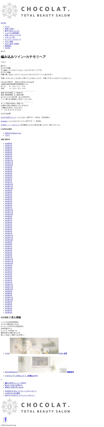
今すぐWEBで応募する (14, 385)
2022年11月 (9, 238)
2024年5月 (8, 199)
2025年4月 (8, 175)
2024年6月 (8, 197)
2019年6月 (8, 308)
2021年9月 (8, 265)
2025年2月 (8, 180)
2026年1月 (8, 158)
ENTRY (3, 23)
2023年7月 (8, 220)
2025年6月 (8, 171)
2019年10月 (9, 300)
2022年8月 (8, 244)
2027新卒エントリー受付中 (16, 383)
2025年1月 (8, 182)
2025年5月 (8, 173)
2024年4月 (8, 201)
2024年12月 (9, 184)
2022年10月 (9, 240)
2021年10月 (9, 263)
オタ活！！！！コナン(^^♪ (10, 125)
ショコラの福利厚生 (12, 33)
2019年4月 (8, 312)
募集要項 (8, 46)
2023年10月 (9, 214)
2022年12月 (9, 235)
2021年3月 (8, 278)
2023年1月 (8, 233)
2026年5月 (8, 150)
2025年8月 (8, 169)
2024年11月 (9, 186)
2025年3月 (8, 178)
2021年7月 (8, 270)
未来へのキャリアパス (13, 35)
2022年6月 (8, 248)
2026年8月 (8, 143)
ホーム (7, 26)
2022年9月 (8, 242)
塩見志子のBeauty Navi (13, 133)
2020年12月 (9, 285)
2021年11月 (9, 261)
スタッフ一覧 (10, 37)
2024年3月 (8, 203)
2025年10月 (9, 165)
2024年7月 (8, 195)
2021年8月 (8, 267)
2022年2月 (8, 255)
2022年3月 (8, 253)
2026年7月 (8, 145)
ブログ (7, 135)
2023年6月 (8, 223)
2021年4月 (8, 276)
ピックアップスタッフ (13, 39)
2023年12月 (9, 210)
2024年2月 (8, 205)
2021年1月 (8, 282)
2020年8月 (8, 293)
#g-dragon (4, 121)
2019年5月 (8, 310)
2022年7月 (8, 246)
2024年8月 (8, 193)
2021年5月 (8, 274)
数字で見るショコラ (12, 31)
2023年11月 (9, 212)
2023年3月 (8, 229)
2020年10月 (9, 289)
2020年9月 (8, 291)
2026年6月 (8, 148)
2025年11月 (9, 163)
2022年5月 (8, 250)
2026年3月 (8, 154)
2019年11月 (9, 297)
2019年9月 (8, 302)
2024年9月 (8, 190)
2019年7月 (8, 306)
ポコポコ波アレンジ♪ (8, 117)
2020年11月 (9, 287)
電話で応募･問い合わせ (15, 387)
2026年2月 (8, 156)
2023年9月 (8, 216)
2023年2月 (8, 231)
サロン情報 (9, 41)
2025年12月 (9, 160)
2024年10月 (9, 188)
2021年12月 (9, 259)
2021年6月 (8, 272)
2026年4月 (8, 152)
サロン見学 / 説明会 (12, 44)
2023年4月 (8, 227)
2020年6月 (8, 295)
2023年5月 (8, 225)
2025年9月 (8, 167)
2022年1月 (8, 257)
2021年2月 (8, 280)
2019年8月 (8, 304)
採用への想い (10, 29)
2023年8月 (8, 218)
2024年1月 (8, 208)
